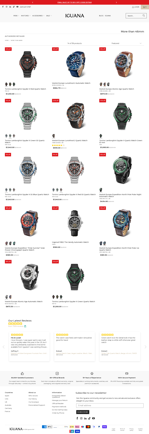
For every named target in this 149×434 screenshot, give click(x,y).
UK (6, 402)
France (7, 411)
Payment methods (59, 407)
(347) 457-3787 (25, 7)
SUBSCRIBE (82, 412)
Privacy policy (131, 429)
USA (6, 399)
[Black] (6, 84)
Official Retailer (58, 403)
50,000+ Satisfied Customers (22, 378)
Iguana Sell (31, 429)
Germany (8, 408)
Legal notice (113, 429)
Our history (33, 399)
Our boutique (34, 402)
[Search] (144, 15)
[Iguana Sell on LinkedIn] (10, 7)
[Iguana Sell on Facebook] (3, 7)
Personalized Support (37, 405)
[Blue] (6, 243)
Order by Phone (58, 413)
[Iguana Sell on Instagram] (6, 7)
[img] (75, 323)
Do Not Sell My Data (59, 410)
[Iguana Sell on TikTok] (14, 7)
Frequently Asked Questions (58, 396)
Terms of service (122, 429)
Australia (8, 405)
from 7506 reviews (15, 326)
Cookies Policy (140, 429)
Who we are (33, 396)
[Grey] (53, 136)
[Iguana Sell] (75, 15)
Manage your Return (60, 400)
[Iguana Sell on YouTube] (17, 7)
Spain (7, 396)
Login (136, 7)
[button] (17, 16)
